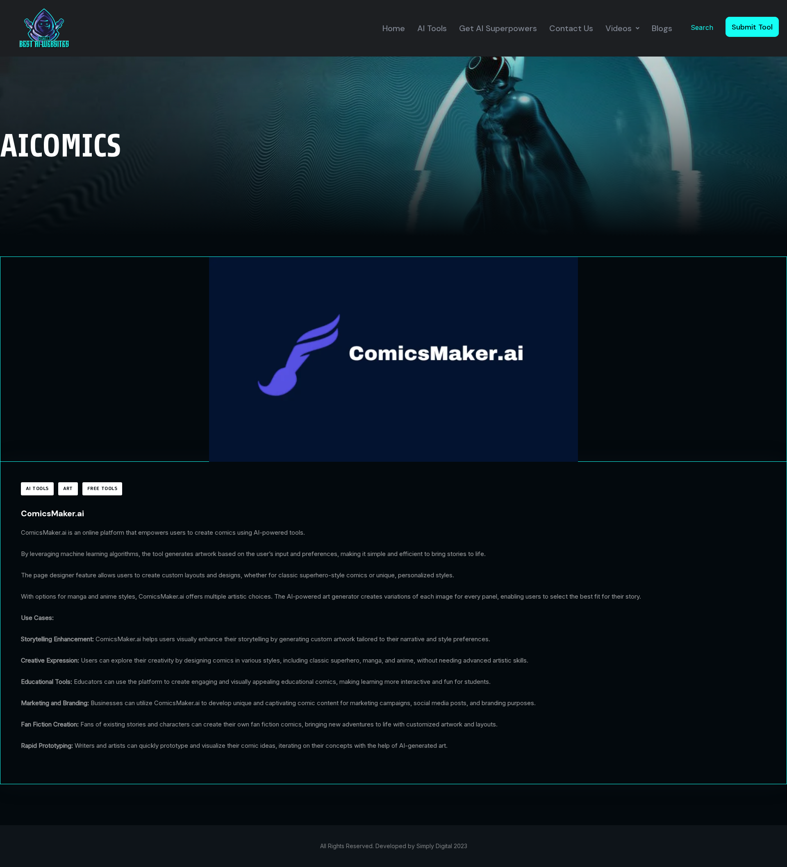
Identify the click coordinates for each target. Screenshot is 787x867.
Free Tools (102, 489)
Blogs (662, 28)
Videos (618, 28)
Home (393, 28)
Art (68, 489)
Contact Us (571, 28)
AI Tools (432, 28)
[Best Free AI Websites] (44, 28)
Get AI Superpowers (498, 28)
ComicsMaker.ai (52, 513)
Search (702, 27)
